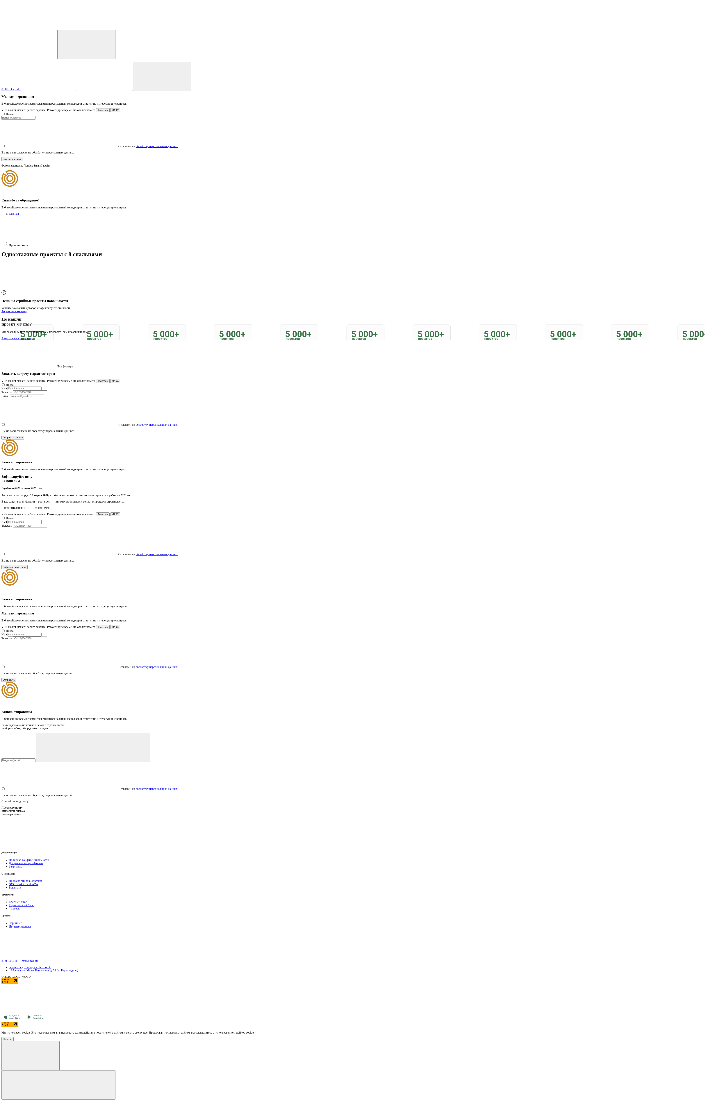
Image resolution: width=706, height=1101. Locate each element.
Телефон (6, 392)
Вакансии (15, 887)
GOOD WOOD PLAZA (23, 884)
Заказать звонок (12, 159)
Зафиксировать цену (14, 311)
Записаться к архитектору (17, 338)
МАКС (115, 110)
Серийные (15, 923)
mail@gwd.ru (30, 960)
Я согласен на (126, 146)
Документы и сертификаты (26, 863)
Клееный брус (18, 901)
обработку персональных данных (157, 146)
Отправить (9, 679)
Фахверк (14, 908)
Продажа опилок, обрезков (25, 880)
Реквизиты (15, 866)
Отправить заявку (13, 437)
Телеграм (103, 110)
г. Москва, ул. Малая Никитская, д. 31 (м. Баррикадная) (43, 970)
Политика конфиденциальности (29, 860)
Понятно (7, 1039)
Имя (4, 388)
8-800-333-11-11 (11, 960)
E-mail (5, 396)
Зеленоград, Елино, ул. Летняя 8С (30, 967)
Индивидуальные (20, 926)
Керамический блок (21, 905)
